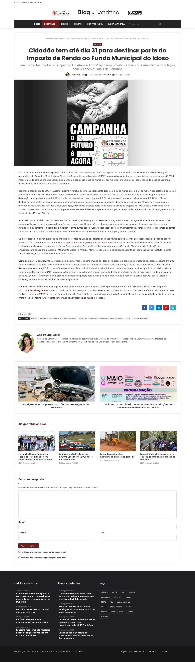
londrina (129, 607)
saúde (130, 612)
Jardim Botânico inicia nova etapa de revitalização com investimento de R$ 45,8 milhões (35, 457)
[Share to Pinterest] (166, 309)
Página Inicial (126, 651)
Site (102, 533)
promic (121, 612)
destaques (105, 597)
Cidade (64, 24)
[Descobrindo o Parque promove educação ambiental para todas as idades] (158, 441)
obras (113, 612)
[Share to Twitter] (151, 309)
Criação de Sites (97, 656)
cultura (132, 592)
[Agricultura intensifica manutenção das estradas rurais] (118, 441)
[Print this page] (173, 309)
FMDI (81, 319)
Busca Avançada (116, 24)
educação (117, 597)
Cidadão (77, 24)
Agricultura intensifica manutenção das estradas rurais (117, 455)
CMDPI (33, 319)
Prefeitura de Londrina (73, 651)
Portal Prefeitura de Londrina (155, 651)
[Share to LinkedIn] (159, 309)
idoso (128, 319)
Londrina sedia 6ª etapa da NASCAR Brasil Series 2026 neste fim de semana (76, 457)
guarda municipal (123, 602)
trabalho (104, 616)
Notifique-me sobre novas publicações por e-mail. (44, 557)
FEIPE (103, 602)
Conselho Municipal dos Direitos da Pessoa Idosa (57, 319)
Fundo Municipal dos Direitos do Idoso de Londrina (104, 319)
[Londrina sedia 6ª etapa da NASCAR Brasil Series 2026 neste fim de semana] (77, 441)
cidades (104, 592)
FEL (111, 602)
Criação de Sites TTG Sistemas (176, 651)
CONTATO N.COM (95, 24)
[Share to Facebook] (144, 309)
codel (123, 592)
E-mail (22, 533)
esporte (128, 597)
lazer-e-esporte (115, 607)
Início (37, 24)
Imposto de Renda (140, 319)
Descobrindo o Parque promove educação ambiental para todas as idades (157, 457)
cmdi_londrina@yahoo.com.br (39, 290)
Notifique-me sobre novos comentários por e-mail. (44, 552)
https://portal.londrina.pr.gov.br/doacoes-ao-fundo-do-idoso (90, 242)
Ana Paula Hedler (78, 75)
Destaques (49, 24)
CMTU (114, 592)
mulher (104, 612)
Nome (21, 522)
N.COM (137, 651)
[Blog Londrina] (97, 12)
